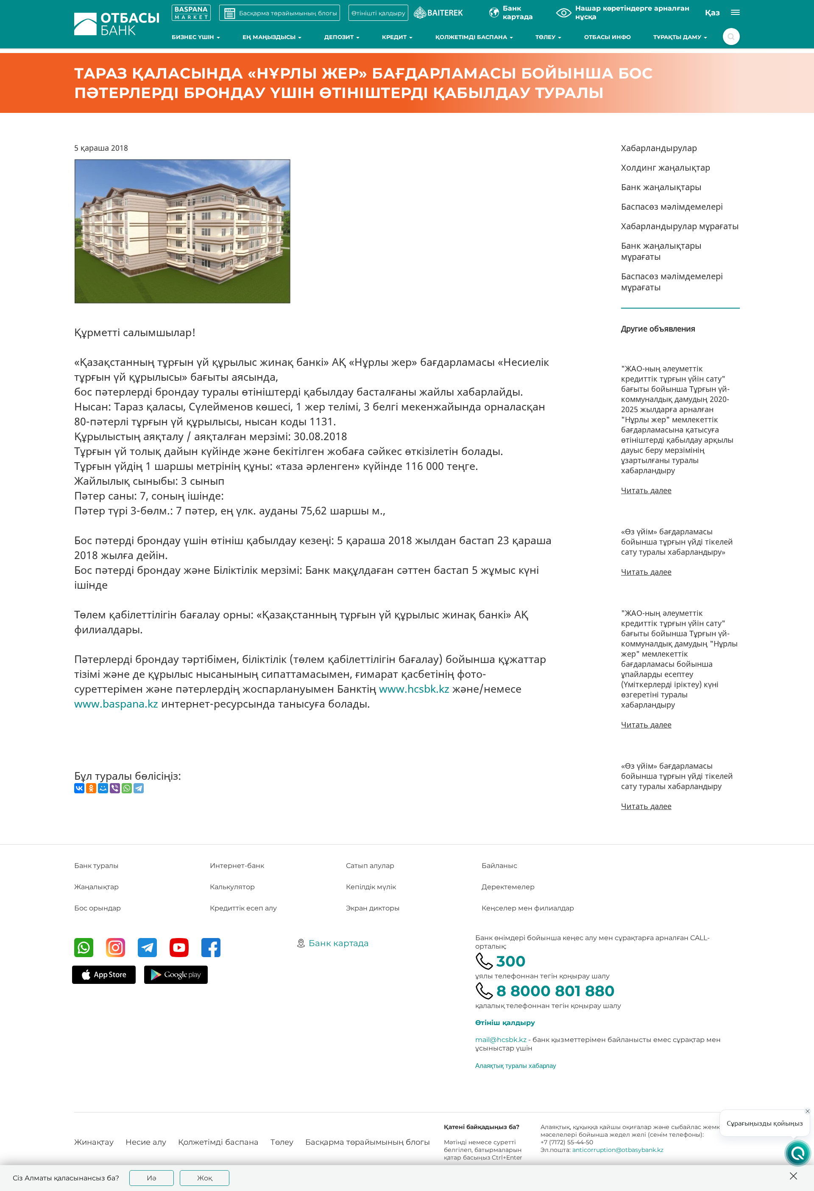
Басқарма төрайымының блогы (367, 1142)
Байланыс (499, 866)
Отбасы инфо (607, 37)
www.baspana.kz (116, 703)
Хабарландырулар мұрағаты (680, 226)
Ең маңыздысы (270, 37)
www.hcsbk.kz (414, 688)
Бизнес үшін (194, 37)
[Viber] (115, 788)
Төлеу (546, 37)
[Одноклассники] (91, 788)
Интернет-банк (237, 866)
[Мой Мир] (103, 788)
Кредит (395, 37)
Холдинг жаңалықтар (665, 167)
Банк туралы (96, 866)
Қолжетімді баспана (472, 37)
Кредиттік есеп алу (243, 908)
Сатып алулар (370, 866)
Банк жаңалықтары (661, 187)
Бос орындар (97, 908)
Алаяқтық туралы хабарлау (515, 1065)
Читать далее (646, 490)
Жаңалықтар (96, 887)
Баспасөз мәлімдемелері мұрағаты (672, 281)
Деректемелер (508, 887)
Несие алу (145, 1142)
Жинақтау (94, 1142)
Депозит (339, 37)
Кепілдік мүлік (371, 887)
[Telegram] (139, 788)
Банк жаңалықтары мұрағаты (661, 251)
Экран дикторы (373, 908)
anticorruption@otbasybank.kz (617, 1150)
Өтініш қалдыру (505, 1023)
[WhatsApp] (127, 788)
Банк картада (339, 943)
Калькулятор (232, 887)
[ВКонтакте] (79, 788)
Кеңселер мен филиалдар (528, 908)
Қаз (712, 12)
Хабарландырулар (659, 148)
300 (511, 961)
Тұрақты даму (678, 37)
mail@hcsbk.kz (501, 1040)
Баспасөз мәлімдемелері (672, 206)
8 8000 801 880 (555, 991)
